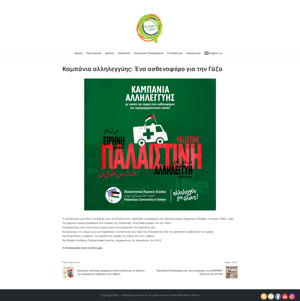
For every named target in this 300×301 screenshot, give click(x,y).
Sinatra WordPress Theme (184, 295)
